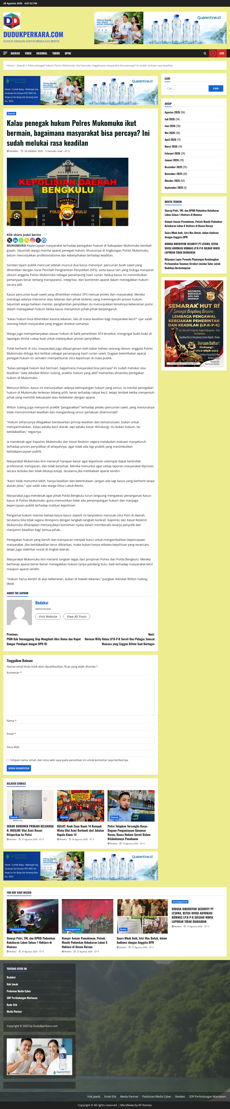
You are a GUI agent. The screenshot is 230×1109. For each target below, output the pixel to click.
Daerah (15, 53)
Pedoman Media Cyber (19, 991)
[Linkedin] (15, 240)
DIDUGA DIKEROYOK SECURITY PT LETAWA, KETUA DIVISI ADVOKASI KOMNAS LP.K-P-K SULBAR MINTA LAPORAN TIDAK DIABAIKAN (192, 248)
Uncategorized (17, 929)
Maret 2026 (171, 146)
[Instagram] (32, 240)
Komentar (14, 672)
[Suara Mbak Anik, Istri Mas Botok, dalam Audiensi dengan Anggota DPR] (142, 916)
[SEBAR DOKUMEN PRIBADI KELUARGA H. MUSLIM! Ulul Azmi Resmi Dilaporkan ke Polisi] (30, 805)
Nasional (41, 53)
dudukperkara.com (33, 34)
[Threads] (38, 240)
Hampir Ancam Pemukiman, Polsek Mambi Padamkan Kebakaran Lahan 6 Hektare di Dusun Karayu (193, 224)
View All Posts (77, 616)
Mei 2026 (170, 133)
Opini (68, 53)
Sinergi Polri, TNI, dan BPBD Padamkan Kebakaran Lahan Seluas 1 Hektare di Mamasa (192, 212)
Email (11, 734)
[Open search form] (205, 53)
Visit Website (48, 616)
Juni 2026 (170, 126)
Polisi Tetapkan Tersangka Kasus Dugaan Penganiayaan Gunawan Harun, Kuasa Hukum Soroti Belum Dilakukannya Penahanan (129, 832)
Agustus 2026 (172, 112)
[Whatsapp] (21, 240)
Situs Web (13, 747)
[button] (5, 53)
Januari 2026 (172, 160)
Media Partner (14, 1011)
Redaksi (14, 151)
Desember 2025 (173, 167)
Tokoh (56, 53)
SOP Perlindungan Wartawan (22, 998)
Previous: (44, 639)
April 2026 (170, 139)
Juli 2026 (170, 119)
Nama (12, 720)
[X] (9, 240)
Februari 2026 (172, 153)
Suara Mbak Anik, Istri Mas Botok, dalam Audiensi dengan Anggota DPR (142, 940)
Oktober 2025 (172, 181)
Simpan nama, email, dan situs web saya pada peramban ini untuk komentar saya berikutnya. (69, 760)
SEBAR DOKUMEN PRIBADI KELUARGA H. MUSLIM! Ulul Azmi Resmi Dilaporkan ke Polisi (30, 830)
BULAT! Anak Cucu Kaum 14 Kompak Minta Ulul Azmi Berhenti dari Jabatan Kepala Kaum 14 (80, 830)
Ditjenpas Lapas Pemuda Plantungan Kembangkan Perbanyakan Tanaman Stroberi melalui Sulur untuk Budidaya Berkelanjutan (192, 263)
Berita (123, 929)
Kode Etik (12, 1005)
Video (28, 53)
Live (222, 53)
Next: (120, 639)
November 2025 (173, 174)
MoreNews (127, 1105)
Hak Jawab (12, 984)
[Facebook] (43, 240)
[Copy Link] (26, 240)
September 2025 (174, 188)
